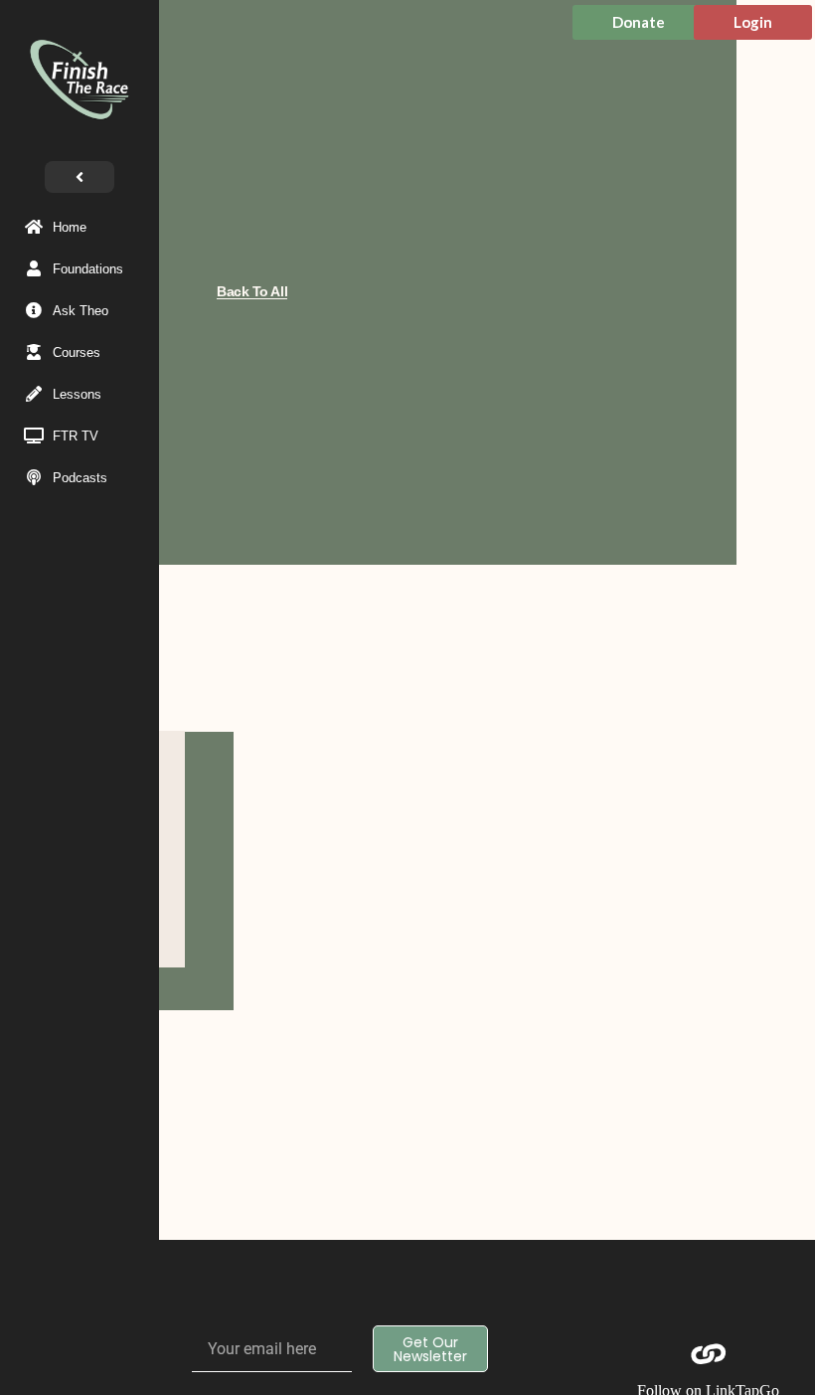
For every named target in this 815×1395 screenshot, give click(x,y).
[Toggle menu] (79, 177)
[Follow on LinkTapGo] (709, 1354)
